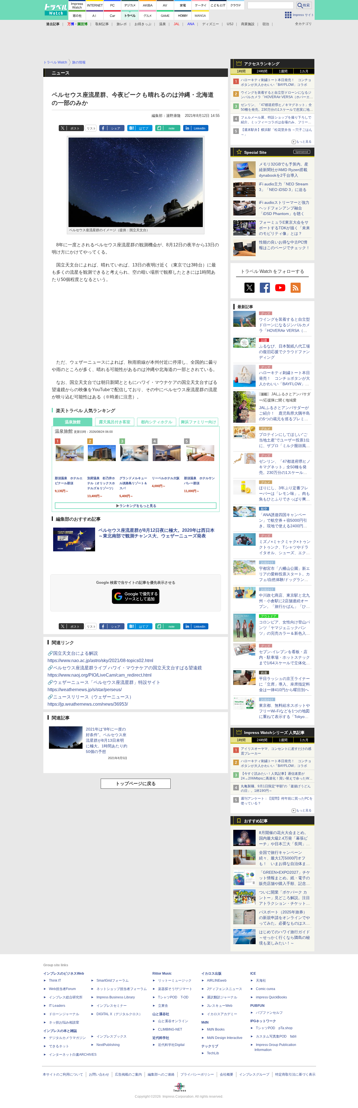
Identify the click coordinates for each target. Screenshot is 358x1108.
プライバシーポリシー (197, 1074)
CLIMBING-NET (170, 1029)
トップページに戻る (136, 783)
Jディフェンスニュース (224, 989)
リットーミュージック (175, 980)
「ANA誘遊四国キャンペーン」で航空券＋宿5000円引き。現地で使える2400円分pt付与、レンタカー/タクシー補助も (284, 525)
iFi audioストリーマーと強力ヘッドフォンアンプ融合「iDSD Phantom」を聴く (284, 208)
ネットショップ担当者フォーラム (121, 989)
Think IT (55, 980)
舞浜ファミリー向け (198, 422)
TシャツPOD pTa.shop (274, 1028)
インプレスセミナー (111, 1006)
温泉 (162, 24)
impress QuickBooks (271, 997)
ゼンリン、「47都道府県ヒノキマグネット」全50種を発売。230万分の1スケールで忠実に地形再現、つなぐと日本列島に (277, 109)
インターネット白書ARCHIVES (72, 1055)
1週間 (283, 71)
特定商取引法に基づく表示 (295, 1074)
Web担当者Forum (62, 989)
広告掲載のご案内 (128, 1074)
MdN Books (216, 1029)
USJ (230, 24)
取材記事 (102, 24)
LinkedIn (199, 128)
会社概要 (226, 1074)
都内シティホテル (156, 422)
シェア (115, 128)
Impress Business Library (115, 997)
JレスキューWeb (219, 1006)
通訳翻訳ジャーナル (222, 997)
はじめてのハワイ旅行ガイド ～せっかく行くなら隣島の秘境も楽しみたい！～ (284, 937)
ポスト (75, 128)
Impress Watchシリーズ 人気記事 (274, 732)
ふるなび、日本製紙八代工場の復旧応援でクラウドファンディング (284, 352)
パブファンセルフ (269, 1013)
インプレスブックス (111, 1036)
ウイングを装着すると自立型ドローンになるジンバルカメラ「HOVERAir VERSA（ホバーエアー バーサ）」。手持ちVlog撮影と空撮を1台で (277, 97)
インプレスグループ (254, 1074)
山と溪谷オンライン (173, 1021)
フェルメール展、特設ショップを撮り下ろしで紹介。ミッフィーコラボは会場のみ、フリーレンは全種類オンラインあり (276, 122)
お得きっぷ (143, 24)
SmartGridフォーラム (112, 980)
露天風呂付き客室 (114, 422)
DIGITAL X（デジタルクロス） (119, 1014)
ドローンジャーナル (64, 1014)
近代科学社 (160, 1038)
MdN (205, 1022)
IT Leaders (57, 1006)
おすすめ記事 (256, 821)
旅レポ (122, 24)
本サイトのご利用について (63, 1074)
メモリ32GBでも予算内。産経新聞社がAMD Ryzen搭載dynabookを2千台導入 (283, 170)
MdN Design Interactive (224, 1038)
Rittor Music (162, 973)
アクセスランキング (261, 64)
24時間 (262, 71)
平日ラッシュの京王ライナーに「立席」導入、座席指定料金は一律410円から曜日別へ (284, 684)
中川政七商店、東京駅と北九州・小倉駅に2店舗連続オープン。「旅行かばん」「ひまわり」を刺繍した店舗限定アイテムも (284, 606)
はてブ (143, 128)
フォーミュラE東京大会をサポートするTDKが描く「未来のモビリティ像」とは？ (284, 228)
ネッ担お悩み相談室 (64, 1022)
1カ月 (304, 71)
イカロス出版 (211, 973)
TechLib (213, 1053)
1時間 (241, 71)
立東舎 (163, 1006)
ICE (253, 973)
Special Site (255, 152)
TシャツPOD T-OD (173, 997)
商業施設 (248, 24)
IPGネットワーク (263, 1021)
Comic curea (265, 989)
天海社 (261, 980)
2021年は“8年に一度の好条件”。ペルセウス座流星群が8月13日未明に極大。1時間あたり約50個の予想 (106, 740)
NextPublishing (108, 1045)
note (172, 128)
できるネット (59, 1046)
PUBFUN (257, 1006)
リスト (91, 128)
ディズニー (210, 24)
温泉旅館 (73, 422)
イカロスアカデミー (222, 1014)
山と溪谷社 (160, 1014)
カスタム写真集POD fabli (276, 1036)
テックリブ (209, 1046)
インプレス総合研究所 (66, 997)
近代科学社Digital (171, 1045)
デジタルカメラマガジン (67, 1038)
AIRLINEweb (217, 980)
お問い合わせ (99, 1074)
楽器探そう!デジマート (175, 989)
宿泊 (265, 24)
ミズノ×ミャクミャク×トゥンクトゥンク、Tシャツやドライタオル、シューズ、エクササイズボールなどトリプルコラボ (284, 552)
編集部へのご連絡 (161, 1074)
